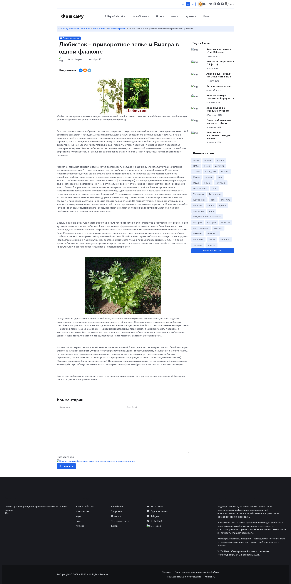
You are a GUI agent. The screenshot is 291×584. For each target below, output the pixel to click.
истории (197, 222)
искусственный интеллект (207, 217)
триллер (197, 245)
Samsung (219, 166)
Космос (208, 177)
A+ (193, 4)
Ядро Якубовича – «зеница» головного (218, 109)
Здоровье (116, 511)
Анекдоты (210, 171)
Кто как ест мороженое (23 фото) (220, 63)
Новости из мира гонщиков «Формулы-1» (220, 97)
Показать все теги (212, 250)
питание (197, 234)
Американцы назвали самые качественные (218, 75)
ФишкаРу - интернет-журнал (74, 28)
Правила (166, 572)
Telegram (155, 516)
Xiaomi (196, 171)
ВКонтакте (157, 506)
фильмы (211, 245)
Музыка (189, 16)
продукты (198, 239)
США (214, 188)
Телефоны (198, 194)
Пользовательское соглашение (184, 576)
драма (222, 205)
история (211, 222)
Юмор (206, 16)
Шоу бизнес (199, 200)
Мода (196, 183)
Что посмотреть (120, 521)
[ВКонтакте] (81, 70)
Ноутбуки (221, 183)
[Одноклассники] (85, 70)
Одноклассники (159, 511)
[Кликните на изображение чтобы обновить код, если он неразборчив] (96, 461)
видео (210, 205)
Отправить (66, 466)
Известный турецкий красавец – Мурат (218, 122)
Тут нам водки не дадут (220, 86)
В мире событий (114, 16)
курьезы (218, 228)
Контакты (210, 576)
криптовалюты (201, 228)
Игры (159, 16)
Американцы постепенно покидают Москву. (219, 135)
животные (198, 211)
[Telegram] (89, 70)
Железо (225, 171)
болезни (197, 205)
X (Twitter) (156, 521)
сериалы (225, 239)
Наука (207, 183)
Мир (220, 177)
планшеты (212, 234)
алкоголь (225, 200)
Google (208, 160)
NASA (196, 166)
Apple (196, 160)
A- (183, 4)
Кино (173, 16)
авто (213, 200)
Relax (207, 166)
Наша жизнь (139, 16)
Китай (196, 177)
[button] (232, 16)
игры (211, 211)
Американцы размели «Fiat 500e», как (218, 51)
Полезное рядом (117, 28)
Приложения (200, 188)
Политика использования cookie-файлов (197, 572)
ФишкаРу (72, 16)
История (116, 516)
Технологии (215, 194)
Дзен (158, 526)
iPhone (220, 160)
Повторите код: (65, 457)
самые (212, 239)
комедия (225, 222)
